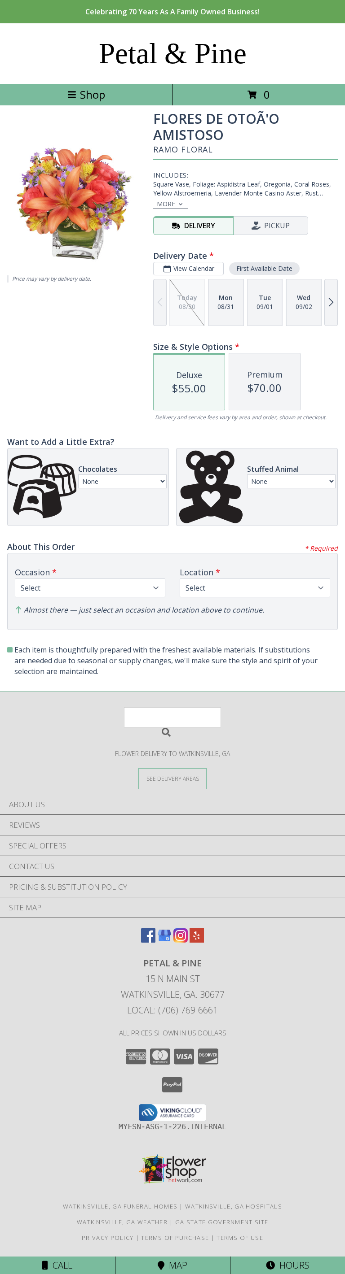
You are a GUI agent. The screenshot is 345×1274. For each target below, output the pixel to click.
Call (60, 1265)
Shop (92, 94)
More (166, 204)
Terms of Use (240, 1238)
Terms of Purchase (175, 1238)
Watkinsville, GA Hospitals (233, 1206)
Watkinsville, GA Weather (122, 1222)
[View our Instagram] (180, 940)
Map (175, 1265)
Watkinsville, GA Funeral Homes (120, 1206)
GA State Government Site (221, 1222)
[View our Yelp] (197, 940)
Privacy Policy (107, 1238)
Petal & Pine (173, 53)
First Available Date (264, 268)
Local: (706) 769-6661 (172, 1010)
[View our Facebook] (148, 940)
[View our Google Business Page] (164, 940)
